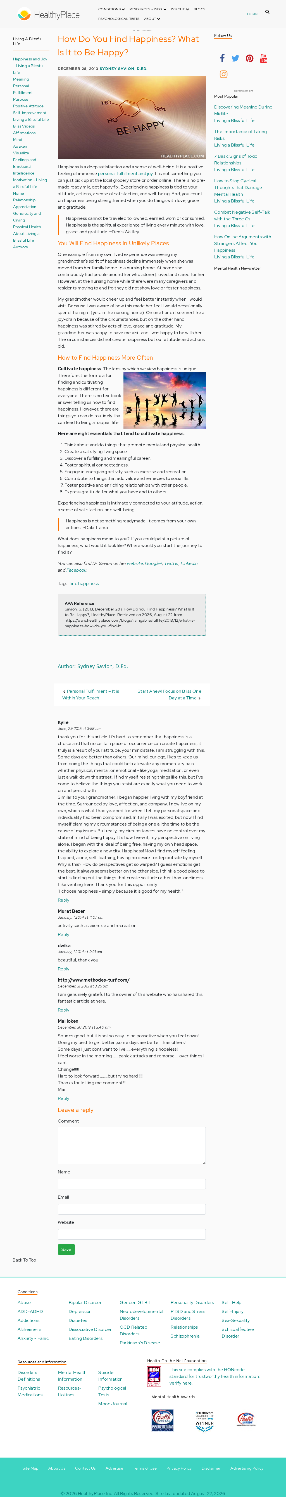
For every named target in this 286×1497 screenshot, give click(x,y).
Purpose (20, 99)
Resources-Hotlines (70, 1391)
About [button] (150, 18)
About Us (56, 1468)
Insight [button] (178, 9)
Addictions (28, 1320)
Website (66, 1222)
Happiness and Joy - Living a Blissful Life (30, 65)
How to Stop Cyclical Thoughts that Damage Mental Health (238, 187)
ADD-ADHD (30, 1311)
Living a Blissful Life (234, 120)
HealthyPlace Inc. (95, 1493)
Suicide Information (110, 1375)
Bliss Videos (24, 126)
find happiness (84, 583)
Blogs (200, 9)
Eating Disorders (86, 1338)
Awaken (20, 146)
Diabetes (78, 1320)
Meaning (21, 79)
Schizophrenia (185, 1336)
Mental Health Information (72, 1375)
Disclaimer (211, 1468)
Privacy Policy (179, 1468)
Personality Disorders (192, 1302)
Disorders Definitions (29, 1375)
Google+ (153, 563)
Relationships (184, 1327)
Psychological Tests (119, 18)
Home (18, 193)
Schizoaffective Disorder (238, 1332)
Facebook (76, 570)
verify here (181, 1383)
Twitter (171, 563)
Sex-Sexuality (236, 1320)
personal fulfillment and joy (125, 173)
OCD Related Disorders (133, 1330)
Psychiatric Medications (30, 1391)
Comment (68, 1121)
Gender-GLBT (135, 1302)
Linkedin (189, 563)
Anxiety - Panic (33, 1338)
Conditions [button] (109, 9)
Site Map (31, 1468)
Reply (63, 900)
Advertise (114, 1468)
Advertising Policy (246, 1468)
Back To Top (24, 1260)
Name (64, 1172)
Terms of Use (145, 1468)
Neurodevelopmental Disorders (141, 1315)
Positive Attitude (28, 106)
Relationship (24, 199)
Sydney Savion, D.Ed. (124, 68)
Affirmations (24, 132)
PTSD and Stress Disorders (188, 1315)
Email (63, 1197)
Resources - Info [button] (146, 9)
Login (252, 14)
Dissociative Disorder (90, 1329)
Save (66, 1249)
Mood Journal (112, 1404)
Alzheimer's (29, 1329)
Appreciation (25, 206)
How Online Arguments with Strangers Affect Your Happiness (242, 243)
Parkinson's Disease (140, 1343)
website (135, 563)
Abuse (24, 1302)
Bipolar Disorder (85, 1302)
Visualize (21, 152)
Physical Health (27, 226)
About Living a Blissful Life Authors (26, 240)
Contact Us (85, 1468)
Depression (80, 1311)
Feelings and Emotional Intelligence (24, 166)
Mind (17, 139)
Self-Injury (233, 1311)
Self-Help (232, 1302)
